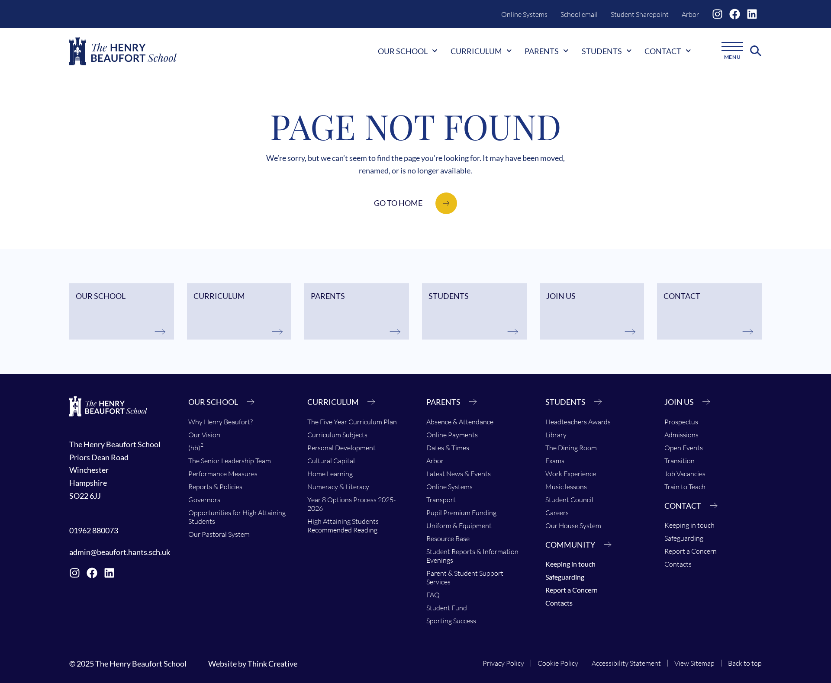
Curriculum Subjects (337, 434)
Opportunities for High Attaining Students (237, 517)
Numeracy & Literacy (338, 486)
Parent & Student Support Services (464, 577)
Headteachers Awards (578, 421)
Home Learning (330, 473)
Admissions (681, 434)
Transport (441, 499)
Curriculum (476, 51)
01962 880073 (93, 530)
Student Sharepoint (640, 14)
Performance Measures (223, 473)
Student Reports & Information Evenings (472, 555)
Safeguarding (564, 577)
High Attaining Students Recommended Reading (343, 525)
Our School (403, 51)
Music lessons (566, 486)
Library (556, 434)
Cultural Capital (331, 460)
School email (579, 14)
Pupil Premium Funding (461, 512)
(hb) (195, 447)
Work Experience (570, 473)
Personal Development (341, 447)
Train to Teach (684, 486)
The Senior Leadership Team (229, 460)
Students (602, 51)
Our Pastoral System (219, 534)
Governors (204, 499)
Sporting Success (451, 620)
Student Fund (446, 607)
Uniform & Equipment (459, 525)
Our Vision (204, 434)
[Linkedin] (752, 14)
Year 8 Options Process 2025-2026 (351, 504)
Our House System (573, 525)
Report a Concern (571, 590)
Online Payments (452, 434)
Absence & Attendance (459, 421)
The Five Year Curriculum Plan (352, 421)
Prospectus (681, 421)
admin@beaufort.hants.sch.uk (119, 552)
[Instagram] (717, 14)
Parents (542, 51)
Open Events (683, 447)
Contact (662, 51)
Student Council (569, 499)
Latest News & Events (458, 473)
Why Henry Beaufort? (220, 421)
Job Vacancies (684, 473)
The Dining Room (571, 447)
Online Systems (524, 14)
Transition (679, 460)
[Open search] (756, 51)
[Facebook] (734, 14)
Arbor (690, 14)
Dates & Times (447, 447)
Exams (554, 460)
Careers (557, 512)
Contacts (559, 603)
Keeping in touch (570, 564)
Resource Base (448, 538)
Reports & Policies (215, 486)
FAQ (433, 594)
